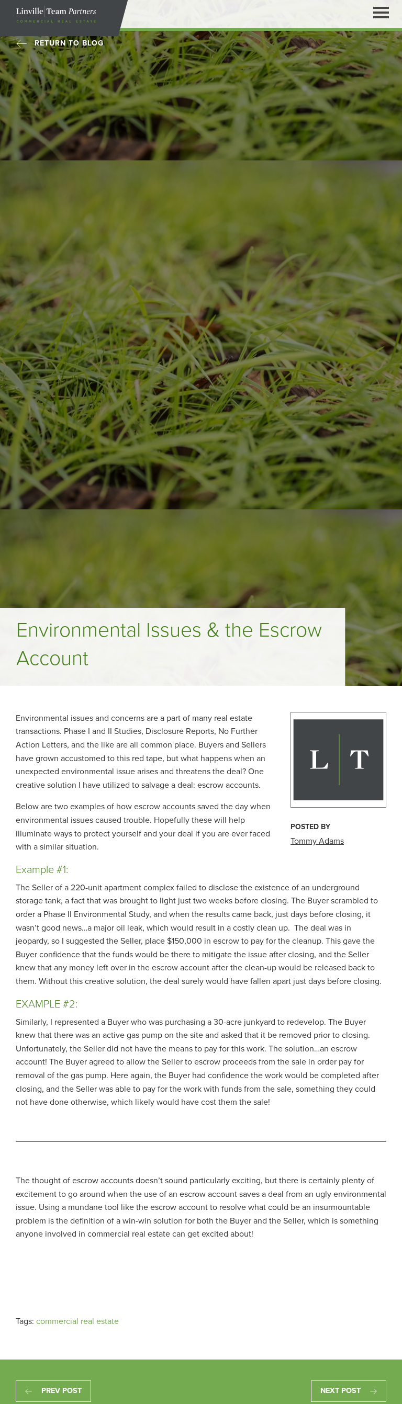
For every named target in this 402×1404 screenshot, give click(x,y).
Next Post (340, 1390)
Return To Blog (69, 43)
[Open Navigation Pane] (381, 12)
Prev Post (61, 1390)
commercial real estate (77, 1321)
